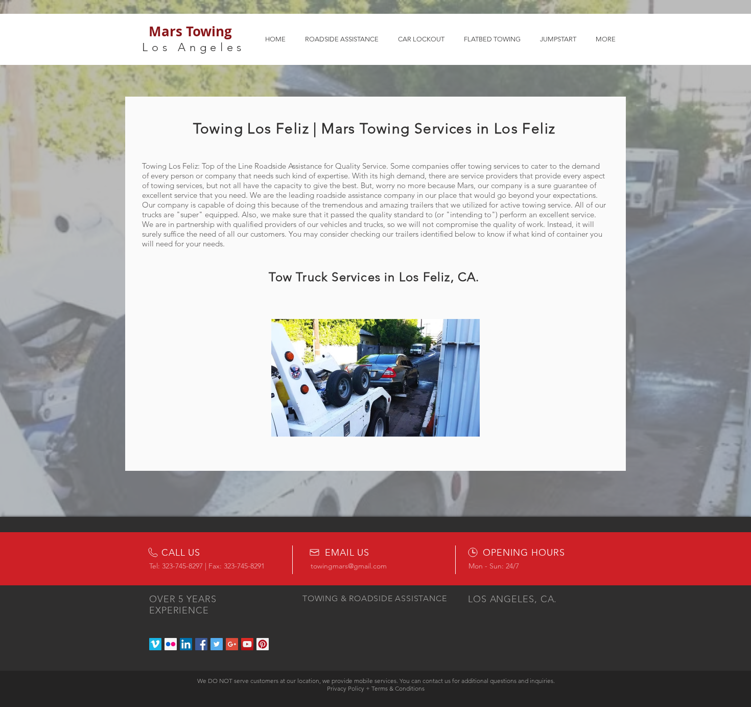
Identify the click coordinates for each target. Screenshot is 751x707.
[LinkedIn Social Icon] (186, 644)
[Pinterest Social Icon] (262, 644)
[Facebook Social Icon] (201, 644)
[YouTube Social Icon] (247, 644)
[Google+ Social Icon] (232, 644)
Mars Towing (190, 31)
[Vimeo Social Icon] (155, 644)
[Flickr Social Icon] (171, 644)
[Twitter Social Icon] (216, 644)
